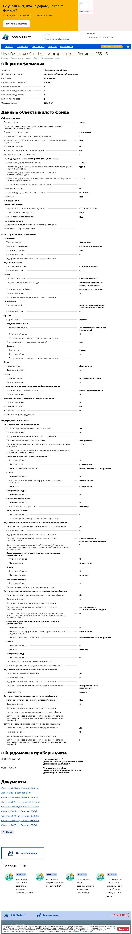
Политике (78, 931)
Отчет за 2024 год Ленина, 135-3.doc (20, 820)
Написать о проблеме (16, 24)
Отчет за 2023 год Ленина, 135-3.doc (20, 816)
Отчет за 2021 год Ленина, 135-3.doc (20, 806)
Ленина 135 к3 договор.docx (16, 793)
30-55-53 (91, 34)
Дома (47, 34)
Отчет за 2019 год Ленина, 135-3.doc (20, 797)
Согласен (123, 929)
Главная (4, 58)
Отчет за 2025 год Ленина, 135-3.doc (20, 825)
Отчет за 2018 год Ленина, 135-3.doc (20, 788)
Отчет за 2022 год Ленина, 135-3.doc (20, 811)
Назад (9, 832)
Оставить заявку (51, 915)
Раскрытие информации (57, 39)
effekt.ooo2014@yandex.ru (100, 37)
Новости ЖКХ (14, 866)
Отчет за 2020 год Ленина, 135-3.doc (20, 802)
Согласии (88, 931)
